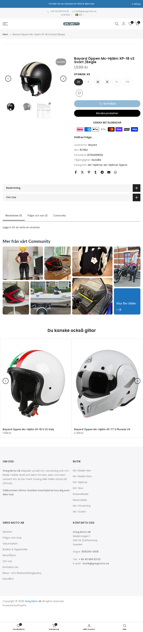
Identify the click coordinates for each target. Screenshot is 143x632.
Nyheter (7, 532)
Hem (5, 34)
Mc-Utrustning (82, 505)
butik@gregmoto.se (85, 11)
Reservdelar (80, 500)
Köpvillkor (8, 579)
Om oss (7, 561)
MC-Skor (78, 488)
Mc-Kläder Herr (82, 470)
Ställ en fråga (83, 137)
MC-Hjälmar (95, 165)
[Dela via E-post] (108, 172)
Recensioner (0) (13, 215)
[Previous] (8, 79)
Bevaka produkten (107, 113)
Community (59, 215)
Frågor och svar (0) (38, 215)
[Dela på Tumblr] (95, 172)
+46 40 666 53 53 (59, 11)
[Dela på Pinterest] (89, 172)
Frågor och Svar (12, 537)
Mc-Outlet (79, 511)
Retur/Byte (9, 555)
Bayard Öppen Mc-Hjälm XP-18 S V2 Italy (28, 429)
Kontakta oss (10, 567)
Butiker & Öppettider (15, 549)
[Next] (63, 79)
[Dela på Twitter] (82, 172)
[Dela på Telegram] (102, 172)
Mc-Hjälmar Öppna (115, 165)
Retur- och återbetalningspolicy (22, 573)
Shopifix (21, 605)
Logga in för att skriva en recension (21, 227)
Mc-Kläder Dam (82, 476)
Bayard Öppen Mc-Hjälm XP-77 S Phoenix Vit (102, 429)
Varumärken (10, 543)
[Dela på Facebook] (75, 172)
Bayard (92, 145)
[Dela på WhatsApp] (115, 172)
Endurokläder (81, 494)
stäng (7, 4)
